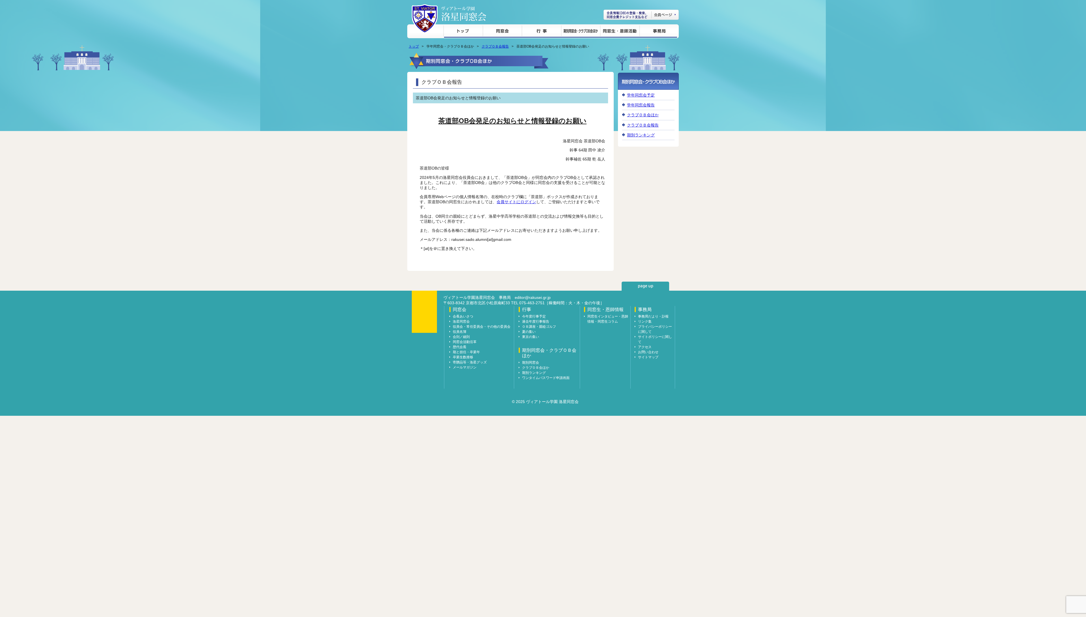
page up (645, 286)
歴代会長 (459, 347)
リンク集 (645, 322)
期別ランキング (641, 135)
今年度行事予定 (534, 316)
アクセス (645, 347)
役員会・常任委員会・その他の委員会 (481, 327)
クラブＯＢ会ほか (643, 115)
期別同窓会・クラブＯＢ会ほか (580, 31)
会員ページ (641, 15)
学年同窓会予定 (641, 95)
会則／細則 (461, 337)
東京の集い (530, 337)
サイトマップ (648, 357)
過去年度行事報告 (535, 322)
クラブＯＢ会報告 (495, 46)
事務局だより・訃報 (653, 316)
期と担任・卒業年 (466, 352)
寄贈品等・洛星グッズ (470, 362)
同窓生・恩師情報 (619, 31)
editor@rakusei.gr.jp (533, 297)
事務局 (658, 31)
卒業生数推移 (463, 357)
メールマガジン (465, 367)
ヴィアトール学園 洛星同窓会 (463, 14)
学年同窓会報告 (641, 105)
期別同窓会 (530, 363)
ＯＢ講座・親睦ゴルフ (539, 327)
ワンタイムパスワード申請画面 (546, 378)
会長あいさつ (463, 316)
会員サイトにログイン (516, 202)
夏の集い (529, 332)
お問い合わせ (648, 352)
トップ (463, 31)
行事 (541, 31)
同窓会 (502, 31)
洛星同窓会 (461, 322)
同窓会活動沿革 (465, 342)
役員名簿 (459, 332)
